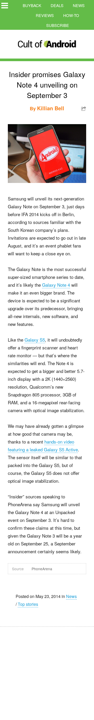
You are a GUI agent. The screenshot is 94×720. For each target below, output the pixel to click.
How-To (71, 15)
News (79, 5)
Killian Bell (50, 108)
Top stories (28, 604)
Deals (57, 5)
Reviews (45, 15)
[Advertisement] (49, 669)
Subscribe (57, 25)
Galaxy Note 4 (56, 284)
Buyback (32, 5)
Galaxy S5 (35, 339)
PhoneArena (42, 568)
